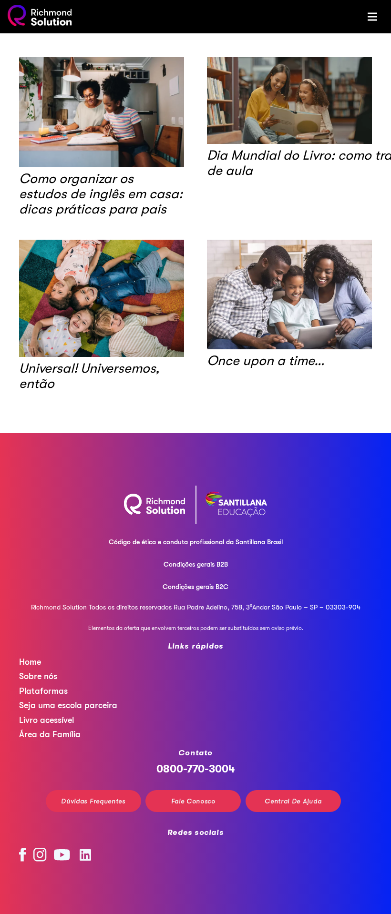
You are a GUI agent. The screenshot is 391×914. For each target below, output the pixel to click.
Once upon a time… (266, 360)
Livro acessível (46, 720)
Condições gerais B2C (195, 586)
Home (30, 662)
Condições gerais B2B (196, 564)
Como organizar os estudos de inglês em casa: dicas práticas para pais (101, 194)
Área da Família (50, 734)
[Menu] (372, 17)
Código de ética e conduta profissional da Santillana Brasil (196, 542)
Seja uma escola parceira (68, 705)
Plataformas (43, 691)
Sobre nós (38, 676)
